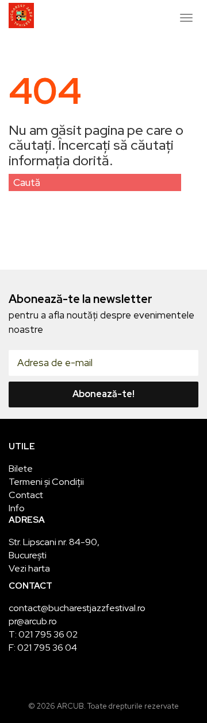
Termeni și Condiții (46, 482)
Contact (26, 495)
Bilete (21, 468)
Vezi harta (29, 568)
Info (17, 508)
